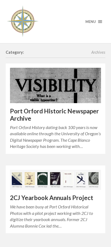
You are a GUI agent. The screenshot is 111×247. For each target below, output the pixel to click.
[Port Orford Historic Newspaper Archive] (55, 85)
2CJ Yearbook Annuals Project (51, 197)
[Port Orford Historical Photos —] (56, 21)
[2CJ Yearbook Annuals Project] (55, 180)
